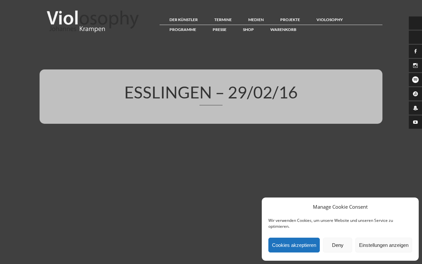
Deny (338, 245)
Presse (219, 29)
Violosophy (329, 19)
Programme (182, 29)
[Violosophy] (91, 32)
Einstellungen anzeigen (383, 245)
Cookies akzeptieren (294, 245)
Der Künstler (183, 19)
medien (256, 19)
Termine (223, 19)
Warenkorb (283, 29)
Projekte (290, 19)
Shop (248, 29)
